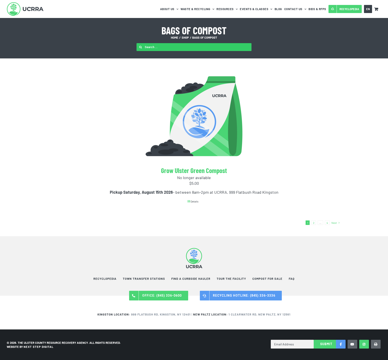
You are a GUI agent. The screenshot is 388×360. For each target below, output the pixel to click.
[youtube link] (352, 344)
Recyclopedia (105, 278)
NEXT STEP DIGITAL (38, 347)
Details (194, 201)
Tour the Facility (231, 278)
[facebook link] (341, 344)
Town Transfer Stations (144, 278)
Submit (326, 344)
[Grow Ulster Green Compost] (194, 116)
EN (368, 9)
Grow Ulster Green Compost (194, 170)
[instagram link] (364, 344)
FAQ (292, 278)
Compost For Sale (267, 278)
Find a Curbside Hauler (190, 278)
